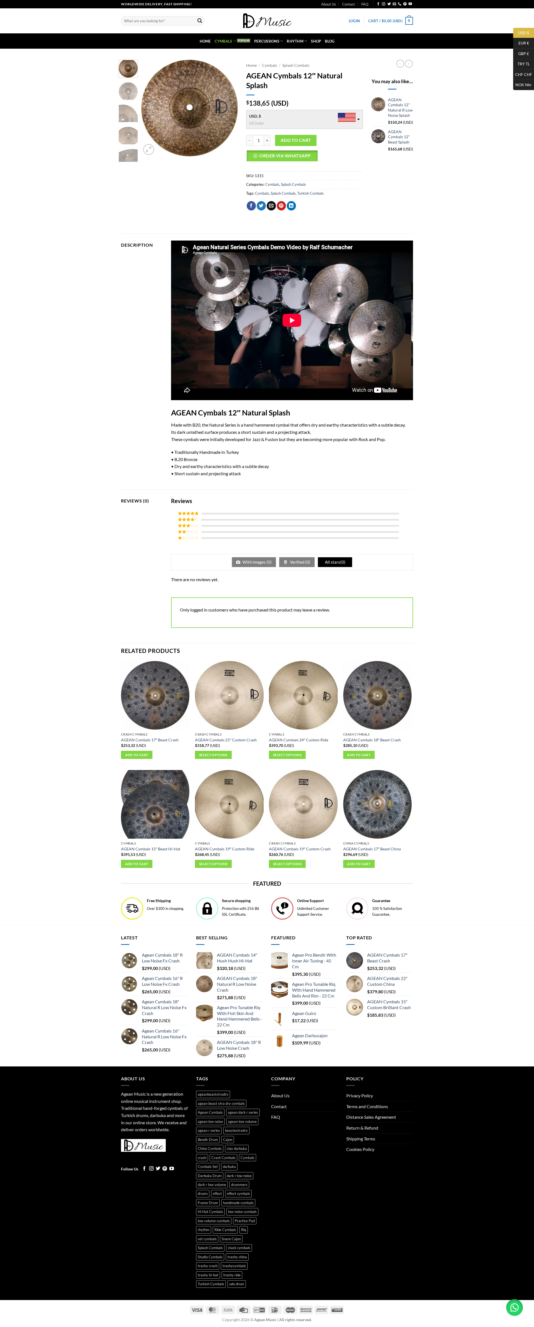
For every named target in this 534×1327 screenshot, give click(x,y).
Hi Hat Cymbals (210, 1211)
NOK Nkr (522, 84)
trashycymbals (234, 1266)
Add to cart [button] (137, 755)
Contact (348, 4)
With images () (257, 562)
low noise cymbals (242, 1211)
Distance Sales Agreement (371, 1117)
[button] (354, 21)
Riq (243, 1229)
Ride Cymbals (225, 1229)
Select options (213, 755)
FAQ (364, 4)
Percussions (266, 41)
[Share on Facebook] (251, 206)
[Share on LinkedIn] (291, 206)
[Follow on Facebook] (378, 4)
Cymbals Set (208, 1166)
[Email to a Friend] (271, 206)
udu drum (236, 1284)
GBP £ (521, 53)
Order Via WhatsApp (284, 155)
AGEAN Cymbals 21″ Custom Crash (226, 739)
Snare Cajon (231, 1239)
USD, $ (255, 116)
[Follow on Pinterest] (405, 4)
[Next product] (400, 64)
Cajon (227, 1139)
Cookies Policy (360, 1149)
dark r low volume (212, 1184)
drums (203, 1193)
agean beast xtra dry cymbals (221, 1103)
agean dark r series (243, 1112)
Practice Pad (245, 1221)
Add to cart (296, 140)
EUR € (521, 43)
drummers (239, 1184)
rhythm (203, 1229)
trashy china (237, 1257)
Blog (329, 41)
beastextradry (236, 1130)
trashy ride (232, 1275)
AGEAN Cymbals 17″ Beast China (372, 848)
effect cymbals (238, 1193)
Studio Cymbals (210, 1257)
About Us (328, 4)
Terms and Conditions (367, 1106)
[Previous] (150, 108)
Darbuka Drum (210, 1175)
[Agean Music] (267, 21)
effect (217, 1193)
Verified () (299, 562)
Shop (316, 41)
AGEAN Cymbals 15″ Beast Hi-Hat (150, 848)
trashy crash (207, 1266)
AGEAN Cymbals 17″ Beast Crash (150, 739)
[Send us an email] (394, 4)
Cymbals (223, 41)
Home (205, 41)
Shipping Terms (360, 1138)
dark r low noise (239, 1175)
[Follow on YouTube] (410, 4)
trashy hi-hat (208, 1275)
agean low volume (242, 1121)
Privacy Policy (359, 1095)
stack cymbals (239, 1248)
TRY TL (521, 63)
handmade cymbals (238, 1202)
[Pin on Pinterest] (281, 206)
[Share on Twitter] (261, 206)
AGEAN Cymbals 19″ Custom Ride (224, 848)
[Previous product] (409, 64)
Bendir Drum (208, 1139)
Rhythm (295, 41)
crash (202, 1157)
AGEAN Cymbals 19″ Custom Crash (300, 848)
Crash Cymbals (223, 1157)
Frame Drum (208, 1202)
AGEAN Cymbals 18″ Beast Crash (372, 739)
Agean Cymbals (210, 1112)
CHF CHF (522, 74)
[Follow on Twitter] (389, 4)
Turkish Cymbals (310, 193)
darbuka (229, 1166)
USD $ (521, 32)
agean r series (209, 1130)
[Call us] (399, 4)
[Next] (229, 108)
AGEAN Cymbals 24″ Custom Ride (298, 739)
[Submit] (199, 21)
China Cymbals (210, 1148)
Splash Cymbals (295, 65)
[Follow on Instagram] (383, 4)
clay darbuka (237, 1148)
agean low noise (210, 1121)
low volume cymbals (214, 1221)
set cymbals (207, 1239)
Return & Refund (362, 1127)
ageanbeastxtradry (213, 1094)
